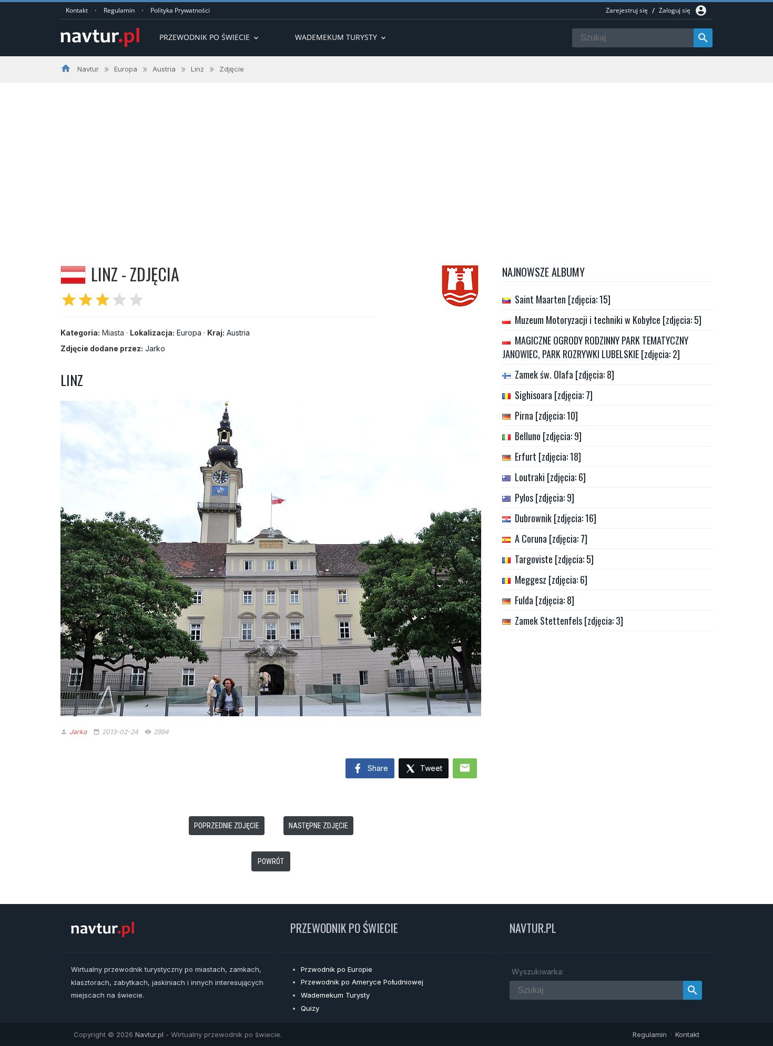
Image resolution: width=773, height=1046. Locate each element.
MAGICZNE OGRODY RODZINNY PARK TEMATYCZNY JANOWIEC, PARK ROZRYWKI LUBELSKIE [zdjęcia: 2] (595, 347)
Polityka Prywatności (180, 10)
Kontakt (77, 10)
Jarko (155, 348)
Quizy (310, 1008)
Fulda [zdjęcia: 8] (544, 600)
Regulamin (119, 10)
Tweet (430, 768)
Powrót (271, 861)
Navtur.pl (149, 1034)
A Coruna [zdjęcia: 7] (551, 538)
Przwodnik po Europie (336, 969)
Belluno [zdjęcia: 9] (548, 436)
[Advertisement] (386, 161)
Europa (189, 332)
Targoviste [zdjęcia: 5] (554, 559)
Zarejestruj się (627, 10)
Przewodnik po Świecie (209, 37)
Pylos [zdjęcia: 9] (544, 497)
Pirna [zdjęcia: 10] (546, 415)
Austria (238, 332)
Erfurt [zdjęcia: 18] (548, 456)
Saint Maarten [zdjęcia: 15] (563, 299)
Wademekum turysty (341, 37)
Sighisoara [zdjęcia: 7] (554, 395)
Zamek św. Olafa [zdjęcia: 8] (564, 374)
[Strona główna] (99, 38)
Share (376, 768)
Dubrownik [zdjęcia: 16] (555, 518)
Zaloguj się (674, 10)
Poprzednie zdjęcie (226, 825)
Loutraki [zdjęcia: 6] (550, 477)
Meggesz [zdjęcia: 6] (551, 579)
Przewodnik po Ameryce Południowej (362, 982)
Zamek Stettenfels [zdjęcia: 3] (569, 620)
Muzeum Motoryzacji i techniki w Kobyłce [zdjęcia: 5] (608, 320)
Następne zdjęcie (318, 825)
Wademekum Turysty (335, 995)
